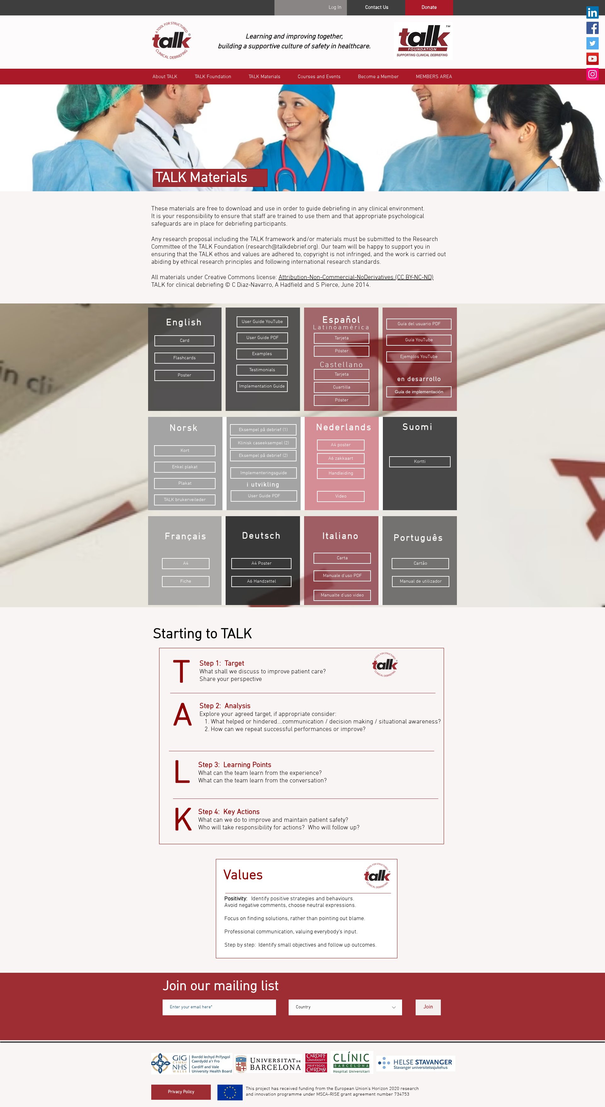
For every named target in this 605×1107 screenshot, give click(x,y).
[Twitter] (592, 43)
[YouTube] (592, 59)
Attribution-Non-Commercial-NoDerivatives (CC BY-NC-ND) (356, 277)
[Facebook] (592, 28)
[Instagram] (592, 74)
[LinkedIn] (592, 12)
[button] (434, 77)
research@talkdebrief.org (282, 247)
